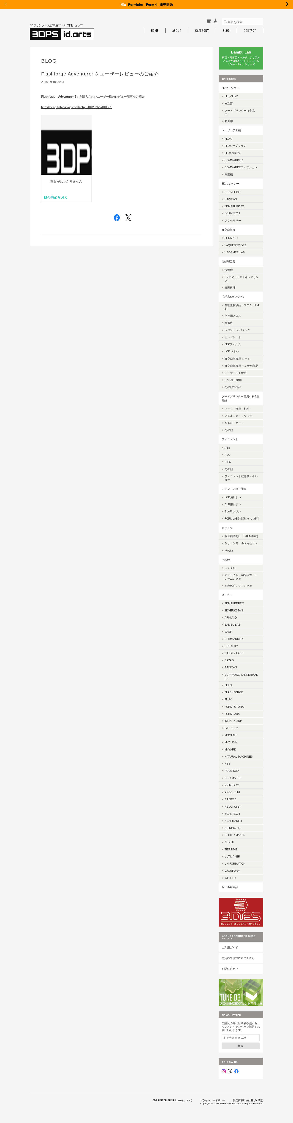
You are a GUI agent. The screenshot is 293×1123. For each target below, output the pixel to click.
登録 (241, 1045)
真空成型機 (228, 229)
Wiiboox (230, 877)
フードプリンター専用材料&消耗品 (240, 398)
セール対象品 (230, 887)
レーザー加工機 (231, 130)
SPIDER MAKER (235, 835)
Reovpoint (233, 191)
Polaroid (232, 770)
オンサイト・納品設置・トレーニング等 (241, 577)
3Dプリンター (230, 87)
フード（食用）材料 (237, 408)
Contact (250, 30)
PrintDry (232, 785)
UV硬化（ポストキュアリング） (242, 279)
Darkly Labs (234, 653)
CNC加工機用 (233, 379)
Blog (226, 30)
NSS (227, 763)
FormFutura (234, 706)
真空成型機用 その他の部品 (241, 365)
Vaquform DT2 (235, 245)
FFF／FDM (231, 96)
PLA (227, 454)
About (176, 30)
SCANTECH (232, 213)
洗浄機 (229, 269)
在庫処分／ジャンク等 (238, 585)
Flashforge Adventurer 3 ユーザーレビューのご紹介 (100, 73)
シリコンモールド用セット (241, 543)
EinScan (231, 199)
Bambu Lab (232, 624)
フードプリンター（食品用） (240, 112)
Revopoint (233, 806)
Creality (231, 646)
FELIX (228, 685)
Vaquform (232, 870)
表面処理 (230, 287)
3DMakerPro (234, 603)
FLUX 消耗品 (233, 152)
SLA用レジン (233, 511)
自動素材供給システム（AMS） (242, 307)
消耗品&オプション (233, 296)
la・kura (232, 727)
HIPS (228, 461)
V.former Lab (235, 252)
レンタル (230, 567)
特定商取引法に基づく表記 (238, 958)
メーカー (227, 594)
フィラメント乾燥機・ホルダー (241, 478)
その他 (229, 430)
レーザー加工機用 (236, 372)
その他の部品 (233, 387)
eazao (229, 660)
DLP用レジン (233, 504)
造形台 (229, 322)
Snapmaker (233, 820)
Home (154, 30)
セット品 (227, 527)
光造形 (229, 103)
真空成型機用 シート (237, 358)
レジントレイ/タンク (237, 330)
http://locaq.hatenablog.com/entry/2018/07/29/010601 (76, 107)
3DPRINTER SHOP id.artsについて (172, 1100)
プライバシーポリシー (212, 1100)
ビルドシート (233, 337)
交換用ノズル (233, 315)
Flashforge (234, 692)
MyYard (230, 749)
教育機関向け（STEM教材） (242, 536)
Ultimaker (232, 856)
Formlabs (232, 713)
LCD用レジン (233, 497)
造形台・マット (234, 422)
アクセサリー (233, 220)
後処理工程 (228, 261)
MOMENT (231, 735)
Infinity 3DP (233, 720)
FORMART (231, 237)
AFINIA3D (231, 617)
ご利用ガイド (230, 947)
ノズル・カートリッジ (238, 415)
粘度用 (229, 121)
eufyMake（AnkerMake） (241, 676)
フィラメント (230, 439)
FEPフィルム (233, 344)
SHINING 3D (232, 827)
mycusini (231, 742)
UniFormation (235, 863)
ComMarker (234, 160)
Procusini (232, 792)
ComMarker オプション (241, 167)
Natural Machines (239, 756)
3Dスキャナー (230, 183)
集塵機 (229, 174)
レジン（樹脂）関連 (234, 488)
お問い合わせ (230, 968)
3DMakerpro (234, 206)
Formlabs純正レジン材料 (242, 518)
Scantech (232, 813)
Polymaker (233, 778)
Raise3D (230, 799)
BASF (228, 631)
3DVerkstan (234, 610)
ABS (227, 447)
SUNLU (229, 842)
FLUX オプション (235, 145)
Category (202, 30)
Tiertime (231, 849)
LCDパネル (232, 351)
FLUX (228, 138)
